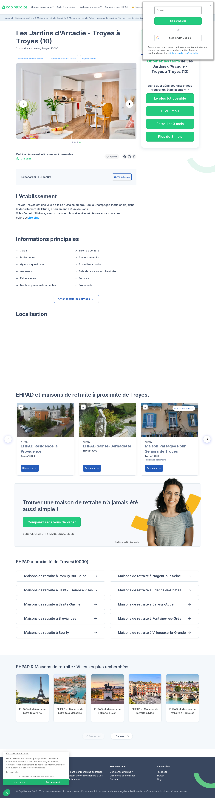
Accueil (9, 18)
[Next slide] (129, 104)
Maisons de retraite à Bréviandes (50, 618)
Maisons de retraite (24, 18)
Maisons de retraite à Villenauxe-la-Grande (152, 633)
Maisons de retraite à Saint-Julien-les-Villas (58, 590)
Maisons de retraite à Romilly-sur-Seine (55, 576)
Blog (159, 779)
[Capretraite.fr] (14, 6)
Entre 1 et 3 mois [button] (170, 124)
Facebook (162, 771)
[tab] (72, 142)
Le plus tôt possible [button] (170, 98)
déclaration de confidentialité (183, 53)
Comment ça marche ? (121, 771)
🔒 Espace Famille (141, 7)
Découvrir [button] (28, 468)
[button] (124, 156)
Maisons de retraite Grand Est (51, 18)
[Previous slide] (8, 439)
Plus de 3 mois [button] (170, 136)
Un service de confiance (123, 775)
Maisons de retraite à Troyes (111, 18)
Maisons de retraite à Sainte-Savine (52, 604)
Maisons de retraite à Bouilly (46, 633)
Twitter (160, 775)
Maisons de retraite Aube (81, 18)
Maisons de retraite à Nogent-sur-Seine (149, 576)
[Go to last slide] (23, 104)
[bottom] (20, 407)
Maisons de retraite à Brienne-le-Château (150, 590)
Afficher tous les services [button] (74, 298)
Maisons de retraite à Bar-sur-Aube (146, 604)
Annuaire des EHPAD (116, 7)
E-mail (160, 10)
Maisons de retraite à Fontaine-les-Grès (149, 618)
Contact (114, 779)
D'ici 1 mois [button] (170, 111)
